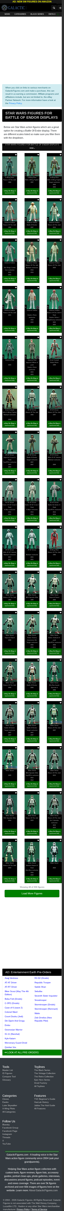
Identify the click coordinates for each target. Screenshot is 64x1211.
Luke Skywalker (9, 1105)
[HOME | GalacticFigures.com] (13, 8)
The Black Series (42, 1070)
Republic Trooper (43, 982)
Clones (5, 1099)
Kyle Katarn (10, 1038)
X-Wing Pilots (8, 1108)
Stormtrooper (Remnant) (46, 1009)
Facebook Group (10, 1128)
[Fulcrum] (60, 3)
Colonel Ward (11, 1012)
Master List (7, 1070)
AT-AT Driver (11, 982)
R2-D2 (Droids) (42, 978)
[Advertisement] (32, 50)
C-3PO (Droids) (12, 1003)
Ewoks (5, 1102)
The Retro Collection (44, 1076)
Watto (37, 1013)
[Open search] (54, 7)
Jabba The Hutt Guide (44, 1105)
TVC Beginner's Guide (44, 1099)
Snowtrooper (41, 1000)
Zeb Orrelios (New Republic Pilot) (43, 1019)
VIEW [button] (31, 148)
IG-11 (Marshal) (12, 1034)
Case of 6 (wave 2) (14, 1007)
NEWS (7, 14)
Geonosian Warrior (13, 1029)
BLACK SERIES (37, 14)
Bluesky (6, 1124)
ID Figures (7, 1073)
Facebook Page (9, 1131)
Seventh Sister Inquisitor (46, 996)
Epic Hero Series (42, 1080)
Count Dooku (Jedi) (14, 1016)
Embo (7, 1025)
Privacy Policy (15, 103)
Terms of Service (39, 1209)
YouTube (6, 1144)
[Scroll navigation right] (58, 14)
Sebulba (38, 991)
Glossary (6, 1080)
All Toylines (39, 1086)
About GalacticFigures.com (43, 1190)
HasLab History (41, 1102)
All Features (40, 1108)
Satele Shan (40, 987)
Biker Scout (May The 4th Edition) (17, 993)
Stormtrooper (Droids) (45, 1004)
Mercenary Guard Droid (16, 1043)
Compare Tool (9, 1076)
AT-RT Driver (11, 987)
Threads (6, 1137)
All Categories (8, 1112)
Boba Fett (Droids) (13, 999)
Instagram (7, 1134)
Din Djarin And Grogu (15, 1021)
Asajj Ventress (11, 978)
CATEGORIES (20, 14)
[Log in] (60, 7)
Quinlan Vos (10, 1047)
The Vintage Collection (45, 1073)
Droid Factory (40, 1083)
